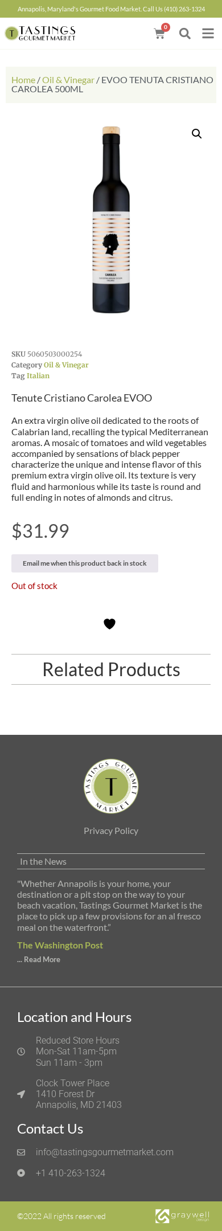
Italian (38, 375)
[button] (185, 33)
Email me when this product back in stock (85, 563)
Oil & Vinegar (68, 79)
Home (23, 79)
